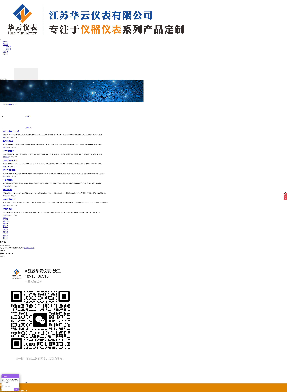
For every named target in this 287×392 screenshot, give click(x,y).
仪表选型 (5, 218)
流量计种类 (6, 221)
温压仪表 (8, 49)
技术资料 (5, 51)
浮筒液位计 (7, 190)
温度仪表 (5, 238)
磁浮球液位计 (8, 141)
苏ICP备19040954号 (29, 248)
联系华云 (5, 54)
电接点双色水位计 (10, 160)
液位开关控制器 (9, 170)
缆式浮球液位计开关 (11, 131)
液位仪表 (5, 237)
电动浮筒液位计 (9, 199)
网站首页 (5, 41)
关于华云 (5, 43)
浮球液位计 (6, 137)
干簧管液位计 (8, 180)
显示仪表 (5, 231)
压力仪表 (5, 229)
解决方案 (5, 225)
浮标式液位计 (8, 151)
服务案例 (5, 52)
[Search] (26, 74)
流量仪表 (8, 46)
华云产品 (5, 45)
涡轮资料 (5, 223)
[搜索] (11, 67)
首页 (10, 104)
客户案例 (5, 227)
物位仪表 (8, 48)
